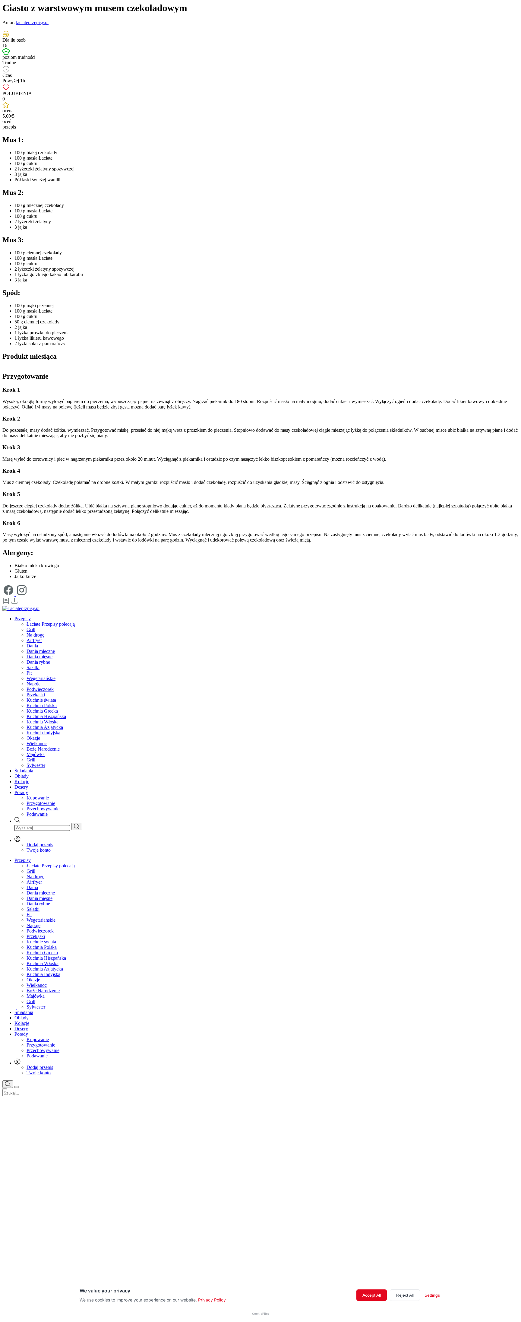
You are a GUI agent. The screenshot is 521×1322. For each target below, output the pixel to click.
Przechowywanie (43, 808)
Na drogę (35, 634)
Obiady (21, 776)
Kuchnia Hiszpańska (46, 716)
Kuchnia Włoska (42, 721)
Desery (21, 787)
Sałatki (33, 667)
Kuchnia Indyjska (43, 732)
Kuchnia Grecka (42, 710)
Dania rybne (38, 662)
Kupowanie (38, 797)
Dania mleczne (41, 651)
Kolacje (21, 781)
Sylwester (36, 765)
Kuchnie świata (41, 700)
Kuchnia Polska (42, 705)
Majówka (36, 754)
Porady (21, 792)
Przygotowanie (41, 803)
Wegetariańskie (41, 678)
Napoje (33, 683)
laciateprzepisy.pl (32, 22)
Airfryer (34, 640)
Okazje (33, 738)
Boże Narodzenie (43, 749)
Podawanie (37, 814)
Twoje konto (39, 850)
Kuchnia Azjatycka (45, 727)
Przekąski (36, 694)
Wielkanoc (37, 743)
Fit (29, 672)
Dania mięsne (39, 656)
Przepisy (22, 618)
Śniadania (23, 770)
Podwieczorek (40, 689)
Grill (31, 629)
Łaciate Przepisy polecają (51, 624)
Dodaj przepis (40, 844)
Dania (32, 645)
